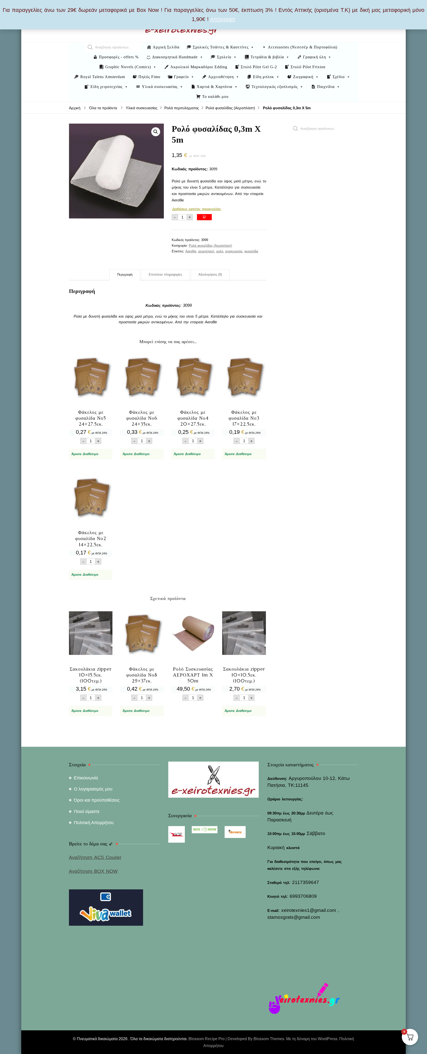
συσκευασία (233, 251)
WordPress (327, 1039)
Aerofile (190, 251)
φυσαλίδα (251, 251)
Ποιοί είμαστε (87, 811)
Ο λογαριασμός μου (93, 789)
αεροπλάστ (206, 251)
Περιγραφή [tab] (124, 274)
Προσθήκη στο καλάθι (204, 217)
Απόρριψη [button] (222, 19)
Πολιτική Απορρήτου (94, 822)
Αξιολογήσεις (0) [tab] (210, 274)
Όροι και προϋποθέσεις (97, 800)
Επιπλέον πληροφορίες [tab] (165, 274)
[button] (155, 131)
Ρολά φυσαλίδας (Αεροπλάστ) (210, 245)
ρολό (219, 251)
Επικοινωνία (86, 777)
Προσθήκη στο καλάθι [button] (90, 397)
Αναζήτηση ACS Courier (95, 857)
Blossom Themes (269, 1039)
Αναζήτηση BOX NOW (93, 871)
